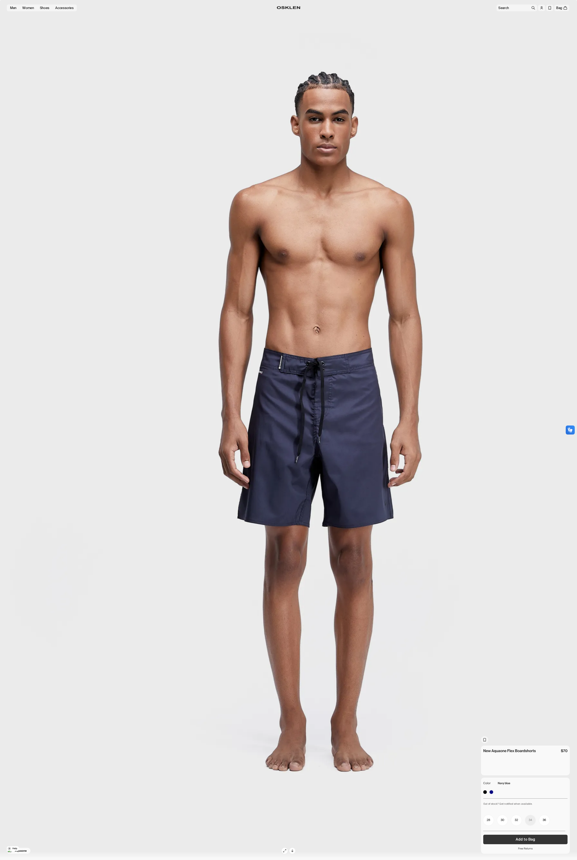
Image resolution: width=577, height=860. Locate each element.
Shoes (45, 8)
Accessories (64, 8)
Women (28, 8)
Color (487, 783)
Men (13, 8)
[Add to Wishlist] (484, 739)
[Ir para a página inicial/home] (288, 7)
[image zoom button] (285, 851)
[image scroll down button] (292, 851)
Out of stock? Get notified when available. (508, 803)
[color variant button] (485, 792)
